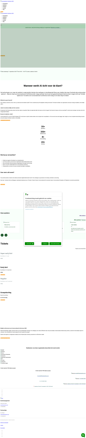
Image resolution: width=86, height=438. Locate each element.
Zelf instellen (29, 243)
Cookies (1, 425)
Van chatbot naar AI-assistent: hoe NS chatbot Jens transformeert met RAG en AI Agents (78, 230)
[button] (1, 11)
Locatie (4, 7)
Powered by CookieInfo (29, 209)
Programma (5, 3)
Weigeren (45, 243)
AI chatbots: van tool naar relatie (9, 226)
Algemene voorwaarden (4, 422)
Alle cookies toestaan (55, 243)
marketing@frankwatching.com (4, 414)
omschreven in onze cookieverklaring (45, 207)
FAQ (4, 9)
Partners (4, 6)
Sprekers (5, 5)
